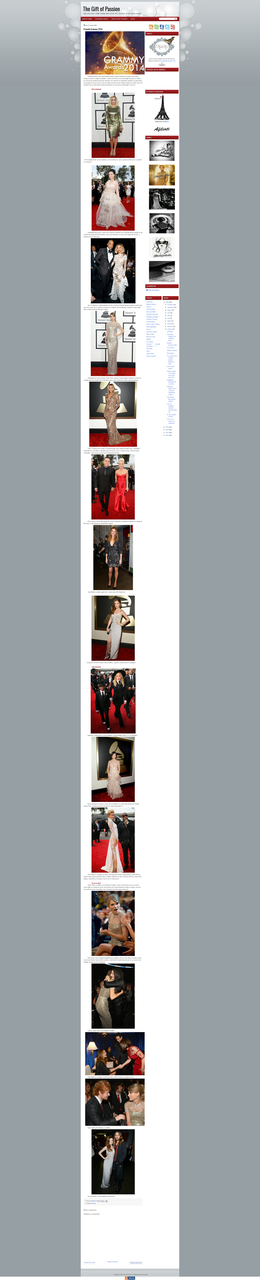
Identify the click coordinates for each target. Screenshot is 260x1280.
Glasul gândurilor (151, 327)
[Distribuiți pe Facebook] (107, 1201)
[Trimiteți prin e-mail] (101, 1201)
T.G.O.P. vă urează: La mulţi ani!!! (171, 421)
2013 (167, 427)
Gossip (94, 1203)
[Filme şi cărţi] (162, 161)
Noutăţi (148, 339)
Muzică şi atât (150, 336)
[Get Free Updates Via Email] (156, 29)
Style (148, 351)
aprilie (169, 321)
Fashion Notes (150, 322)
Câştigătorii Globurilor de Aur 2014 (171, 382)
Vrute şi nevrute (151, 356)
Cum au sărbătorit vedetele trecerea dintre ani (172, 408)
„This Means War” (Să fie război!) (171, 399)
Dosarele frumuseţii (152, 314)
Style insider (150, 353)
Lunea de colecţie (151, 332)
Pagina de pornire (87, 19)
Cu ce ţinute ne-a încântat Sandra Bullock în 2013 (172, 360)
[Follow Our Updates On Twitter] (167, 29)
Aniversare (149, 302)
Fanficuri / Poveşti (151, 319)
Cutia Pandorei (150, 309)
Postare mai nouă (89, 1262)
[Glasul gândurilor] (162, 185)
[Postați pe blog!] (103, 1201)
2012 (167, 430)
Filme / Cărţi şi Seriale (153, 324)
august (169, 310)
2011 (167, 432)
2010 (167, 435)
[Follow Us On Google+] (172, 29)
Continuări (170, 331)
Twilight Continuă (172, 350)
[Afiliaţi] (162, 133)
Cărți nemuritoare (153, 290)
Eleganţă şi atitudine (152, 317)
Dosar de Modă (150, 312)
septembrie (170, 307)
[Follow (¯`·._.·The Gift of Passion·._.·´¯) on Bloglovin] (162, 119)
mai (168, 318)
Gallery (133, 19)
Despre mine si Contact (101, 19)
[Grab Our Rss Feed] (151, 29)
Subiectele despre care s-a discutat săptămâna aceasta (172, 390)
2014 (167, 302)
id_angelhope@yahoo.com (168, 61)
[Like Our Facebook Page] (161, 29)
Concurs (148, 307)
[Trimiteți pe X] (105, 1201)
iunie (168, 315)
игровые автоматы (97, 0)
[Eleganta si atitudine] (162, 281)
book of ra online (144, 1274)
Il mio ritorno (170, 347)
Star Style (149, 348)
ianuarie (169, 329)
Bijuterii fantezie (151, 304)
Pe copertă (149, 341)
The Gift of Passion (101, 9)
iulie (168, 313)
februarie (170, 326)
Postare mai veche (135, 1263)
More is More (150, 334)
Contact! (161, 65)
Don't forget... (171, 353)
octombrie (170, 304)
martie (169, 323)
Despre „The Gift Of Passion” (119, 19)
